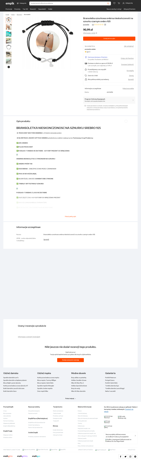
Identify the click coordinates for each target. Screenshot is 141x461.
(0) (105, 24)
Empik (7, 14)
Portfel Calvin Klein (111, 383)
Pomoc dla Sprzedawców (35, 427)
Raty (79, 443)
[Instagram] (130, 456)
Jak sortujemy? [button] (129, 46)
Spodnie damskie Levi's (11, 377)
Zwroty (80, 423)
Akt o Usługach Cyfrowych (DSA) (87, 436)
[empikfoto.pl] (8, 456)
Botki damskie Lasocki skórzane (13, 388)
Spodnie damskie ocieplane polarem (15, 380)
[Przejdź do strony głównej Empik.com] (10, 3)
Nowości (33, 9)
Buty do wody (75, 388)
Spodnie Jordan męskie (44, 388)
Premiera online (7, 437)
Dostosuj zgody (82, 438)
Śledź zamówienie (58, 411)
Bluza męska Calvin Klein (45, 383)
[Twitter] (125, 456)
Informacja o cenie (89, 33)
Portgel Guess (110, 380)
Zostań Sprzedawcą (34, 425)
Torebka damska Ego (112, 386)
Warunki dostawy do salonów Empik (88, 418)
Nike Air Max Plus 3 (77, 383)
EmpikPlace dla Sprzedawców (36, 422)
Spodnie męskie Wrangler (45, 386)
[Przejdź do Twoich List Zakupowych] (114, 3)
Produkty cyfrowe (58, 416)
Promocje (9, 9)
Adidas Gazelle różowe (78, 380)
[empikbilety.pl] (22, 456)
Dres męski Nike (42, 391)
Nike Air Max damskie (78, 391)
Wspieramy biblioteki (9, 423)
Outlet (50, 9)
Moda (13, 14)
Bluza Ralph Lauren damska (12, 383)
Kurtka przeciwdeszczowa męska (48, 377)
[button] (47, 43)
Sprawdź (131, 79)
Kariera (5, 418)
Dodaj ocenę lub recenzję (70, 360)
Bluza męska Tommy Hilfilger (46, 380)
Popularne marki (32, 413)
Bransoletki (27, 14)
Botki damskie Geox (9, 391)
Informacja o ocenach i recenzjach (29, 337)
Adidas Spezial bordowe (79, 386)
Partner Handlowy (8, 421)
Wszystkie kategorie (34, 411)
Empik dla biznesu (58, 430)
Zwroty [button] (131, 75)
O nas (5, 411)
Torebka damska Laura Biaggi (114, 388)
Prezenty (17, 9)
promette (86, 24)
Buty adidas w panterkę (78, 377)
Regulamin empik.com (84, 428)
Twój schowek (57, 413)
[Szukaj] (108, 3)
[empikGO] (36, 456)
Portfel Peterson (110, 377)
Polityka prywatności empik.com (87, 433)
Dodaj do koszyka (109, 38)
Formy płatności (82, 421)
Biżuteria (19, 14)
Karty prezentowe (58, 432)
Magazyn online (7, 435)
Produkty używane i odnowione (37, 436)
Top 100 (25, 9)
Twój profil (56, 421)
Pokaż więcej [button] (69, 398)
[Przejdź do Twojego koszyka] (119, 3)
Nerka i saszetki (110, 391)
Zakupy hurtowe (57, 435)
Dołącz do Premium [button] (127, 58)
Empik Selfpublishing (9, 426)
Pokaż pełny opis (70, 216)
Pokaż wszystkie (128, 88)
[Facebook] (120, 456)
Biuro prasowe (7, 413)
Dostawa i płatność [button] (127, 64)
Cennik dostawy (82, 413)
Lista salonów (7, 416)
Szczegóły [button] (130, 70)
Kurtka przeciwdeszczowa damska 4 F (15, 386)
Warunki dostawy (83, 416)
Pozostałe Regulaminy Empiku (86, 431)
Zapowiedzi (42, 9)
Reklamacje (81, 426)
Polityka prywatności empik (85, 441)
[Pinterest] (135, 456)
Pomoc (80, 411)
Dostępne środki (57, 418)
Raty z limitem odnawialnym (85, 446)
